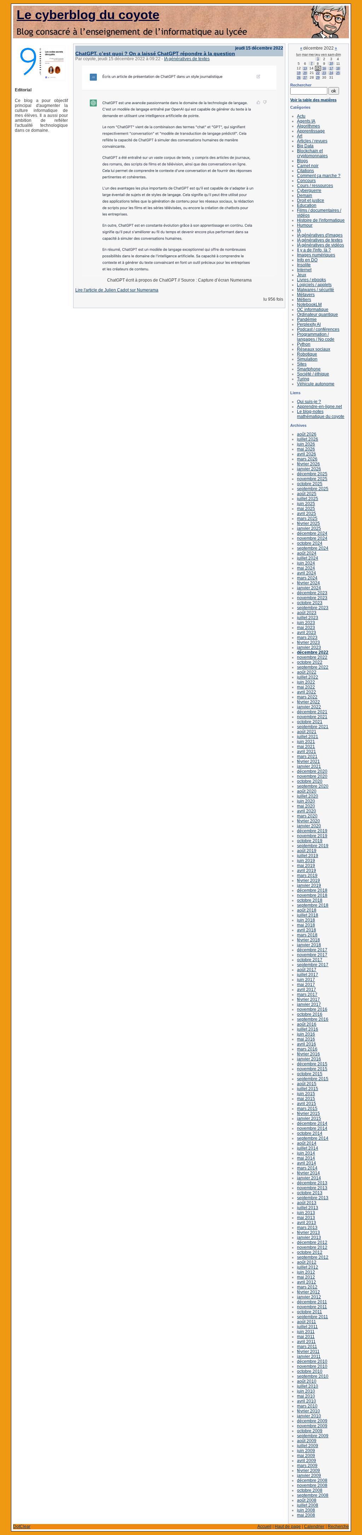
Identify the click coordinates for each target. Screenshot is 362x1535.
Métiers (304, 299)
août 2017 (306, 969)
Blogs (302, 160)
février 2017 (308, 999)
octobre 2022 (309, 662)
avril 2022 (306, 692)
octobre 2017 (309, 959)
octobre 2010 (309, 1371)
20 (305, 73)
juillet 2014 (307, 1148)
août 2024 (306, 553)
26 (298, 77)
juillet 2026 (307, 439)
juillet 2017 (307, 974)
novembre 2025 (312, 478)
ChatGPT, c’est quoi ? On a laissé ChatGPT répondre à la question (155, 53)
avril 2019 (306, 870)
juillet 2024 (307, 558)
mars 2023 (307, 637)
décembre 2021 (312, 711)
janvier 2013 (309, 1237)
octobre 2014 (309, 1133)
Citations (305, 170)
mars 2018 (307, 935)
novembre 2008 (312, 1485)
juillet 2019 (307, 855)
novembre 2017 (312, 954)
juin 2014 (306, 1153)
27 (305, 77)
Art (299, 136)
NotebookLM (309, 304)
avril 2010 (306, 1401)
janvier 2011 (309, 1356)
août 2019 (306, 850)
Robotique (307, 354)
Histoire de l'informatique (321, 220)
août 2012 (306, 1262)
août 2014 (306, 1143)
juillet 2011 (307, 1326)
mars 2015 (307, 1108)
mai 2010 (306, 1396)
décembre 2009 (312, 1420)
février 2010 (308, 1411)
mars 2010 (307, 1406)
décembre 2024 (312, 533)
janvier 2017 (309, 1004)
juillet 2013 (307, 1207)
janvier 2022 (309, 706)
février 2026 (308, 463)
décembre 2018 (312, 890)
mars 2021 (307, 756)
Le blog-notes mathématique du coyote (320, 414)
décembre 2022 (312, 652)
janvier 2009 (309, 1475)
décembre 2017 (312, 949)
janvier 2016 (309, 1059)
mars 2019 (307, 875)
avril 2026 (306, 454)
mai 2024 (306, 568)
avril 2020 (306, 811)
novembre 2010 (312, 1366)
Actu (301, 116)
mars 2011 (307, 1346)
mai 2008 (306, 1515)
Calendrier (314, 1526)
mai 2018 (306, 925)
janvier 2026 (309, 468)
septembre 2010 (312, 1376)
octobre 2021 (309, 721)
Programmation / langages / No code (315, 337)
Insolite (304, 264)
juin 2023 (306, 622)
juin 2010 (306, 1391)
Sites (301, 364)
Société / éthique (313, 374)
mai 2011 (306, 1336)
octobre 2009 (309, 1430)
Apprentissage (311, 131)
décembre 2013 (312, 1182)
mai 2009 (306, 1455)
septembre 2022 (312, 667)
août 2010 (306, 1381)
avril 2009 (306, 1460)
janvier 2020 (309, 825)
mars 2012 (307, 1287)
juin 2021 (306, 741)
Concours (306, 180)
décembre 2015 (312, 1063)
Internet (304, 269)
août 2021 (306, 731)
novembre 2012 (312, 1247)
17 (331, 68)
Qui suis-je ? (309, 401)
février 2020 (308, 821)
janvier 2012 (309, 1297)
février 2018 (308, 940)
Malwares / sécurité (315, 289)
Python (303, 344)
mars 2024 (307, 578)
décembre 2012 (312, 1242)
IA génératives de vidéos (320, 245)
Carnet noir (308, 165)
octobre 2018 (309, 900)
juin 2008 (306, 1510)
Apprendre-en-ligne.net (319, 406)
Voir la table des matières (313, 100)
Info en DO (307, 259)
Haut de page (288, 1526)
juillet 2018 (307, 915)
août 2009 (306, 1440)
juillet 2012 (307, 1267)
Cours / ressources (315, 185)
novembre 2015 (312, 1068)
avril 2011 (306, 1341)
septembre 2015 (312, 1078)
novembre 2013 (312, 1187)
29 (318, 77)
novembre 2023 (312, 597)
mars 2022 (307, 697)
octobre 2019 (309, 840)
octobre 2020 (309, 781)
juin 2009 (306, 1450)
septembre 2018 (312, 905)
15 (318, 68)
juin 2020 (306, 801)
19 (298, 73)
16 (324, 68)
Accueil (264, 1526)
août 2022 (306, 672)
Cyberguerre (309, 190)
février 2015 (308, 1113)
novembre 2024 (312, 538)
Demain (304, 195)
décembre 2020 (312, 771)
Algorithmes (308, 126)
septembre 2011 (312, 1316)
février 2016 (308, 1054)
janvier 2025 (309, 528)
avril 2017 (306, 989)
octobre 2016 (309, 1014)
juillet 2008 (307, 1505)
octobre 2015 (309, 1073)
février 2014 (308, 1173)
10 (331, 63)
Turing (303, 378)
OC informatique (312, 309)
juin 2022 (306, 682)
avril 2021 (306, 751)
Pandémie (307, 319)
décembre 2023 (312, 592)
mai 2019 (306, 865)
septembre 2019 (312, 845)
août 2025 (306, 493)
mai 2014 (306, 1158)
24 (331, 73)
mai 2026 (306, 449)
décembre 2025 (312, 473)
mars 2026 (307, 459)
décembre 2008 (312, 1480)
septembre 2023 (312, 607)
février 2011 (308, 1351)
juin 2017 (306, 979)
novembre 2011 (312, 1306)
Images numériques (316, 255)
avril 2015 (306, 1103)
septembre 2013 (312, 1197)
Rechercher (300, 85)
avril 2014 (306, 1163)
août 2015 (306, 1083)
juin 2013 (306, 1212)
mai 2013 (306, 1217)
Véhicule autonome (315, 383)
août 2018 (306, 910)
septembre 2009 (312, 1435)
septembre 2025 (312, 488)
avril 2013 (306, 1222)
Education (306, 205)
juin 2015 (306, 1093)
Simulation (307, 359)
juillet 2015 (307, 1088)
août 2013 (306, 1202)
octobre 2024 (309, 543)
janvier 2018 (309, 944)
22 (318, 73)
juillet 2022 (307, 677)
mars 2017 (307, 994)
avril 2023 (306, 632)
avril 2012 (306, 1282)
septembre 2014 (312, 1138)
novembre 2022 (312, 657)
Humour (305, 225)
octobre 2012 (309, 1252)
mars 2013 (307, 1227)
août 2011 (306, 1321)
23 (324, 73)
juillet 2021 (307, 736)
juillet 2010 (307, 1386)
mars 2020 (307, 816)
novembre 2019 (312, 835)
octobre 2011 (309, 1311)
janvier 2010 (309, 1416)
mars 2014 (307, 1168)
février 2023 (308, 642)
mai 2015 (306, 1098)
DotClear (21, 1526)
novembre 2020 (312, 776)
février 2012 (308, 1292)
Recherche (338, 1526)
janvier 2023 (309, 647)
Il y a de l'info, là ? (314, 250)
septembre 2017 (312, 964)
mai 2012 (306, 1277)
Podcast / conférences (318, 329)
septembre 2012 (312, 1257)
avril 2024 (306, 573)
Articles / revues (312, 140)
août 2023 (306, 612)
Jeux (301, 274)
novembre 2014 (312, 1128)
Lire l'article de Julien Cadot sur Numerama (116, 290)
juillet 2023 (307, 617)
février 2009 (308, 1470)
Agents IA (306, 121)
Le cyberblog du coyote (88, 14)
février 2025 (308, 523)
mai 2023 (306, 627)
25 (338, 73)
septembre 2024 (312, 548)
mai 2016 (306, 1039)
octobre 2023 (309, 602)
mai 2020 (306, 806)
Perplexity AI (309, 324)
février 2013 (308, 1232)
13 (305, 68)
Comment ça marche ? (318, 175)
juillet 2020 (307, 796)
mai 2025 (306, 508)
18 (338, 68)
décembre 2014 (312, 1123)
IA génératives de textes (187, 58)
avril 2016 (306, 1044)
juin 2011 (306, 1331)
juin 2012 (306, 1272)
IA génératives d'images (320, 235)
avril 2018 (306, 930)
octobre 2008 (309, 1490)
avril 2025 (306, 513)
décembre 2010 (312, 1361)
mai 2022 (306, 687)
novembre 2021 (312, 716)
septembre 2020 (312, 786)
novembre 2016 (312, 1009)
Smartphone (309, 369)
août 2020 (306, 791)
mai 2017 (306, 984)
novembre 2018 (312, 895)
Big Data (305, 145)
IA (299, 230)
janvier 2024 (309, 587)
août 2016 (306, 1024)
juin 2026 (306, 444)
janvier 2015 (309, 1118)
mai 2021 (306, 746)
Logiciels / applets (314, 284)
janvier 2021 (309, 766)
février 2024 (308, 582)
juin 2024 (306, 563)
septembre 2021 (312, 726)
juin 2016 (306, 1034)
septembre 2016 (312, 1019)
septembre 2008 (312, 1495)
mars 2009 (307, 1465)
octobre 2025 (309, 483)
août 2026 (306, 434)
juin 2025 (306, 503)
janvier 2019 (309, 885)
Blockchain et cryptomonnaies (312, 153)
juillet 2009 (307, 1445)
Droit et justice (310, 200)
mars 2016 (307, 1049)
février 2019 (308, 880)
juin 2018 (306, 920)
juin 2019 (306, 860)
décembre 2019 (312, 830)
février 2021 (308, 761)
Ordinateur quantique (317, 314)
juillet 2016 (307, 1029)
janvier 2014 (309, 1178)
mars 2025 (307, 518)
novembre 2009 (312, 1425)
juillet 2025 (307, 498)
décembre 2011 (312, 1301)
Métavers (306, 294)
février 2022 (308, 701)
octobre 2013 (309, 1192)
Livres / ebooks (311, 279)
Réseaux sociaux (313, 349)
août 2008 (306, 1500)
